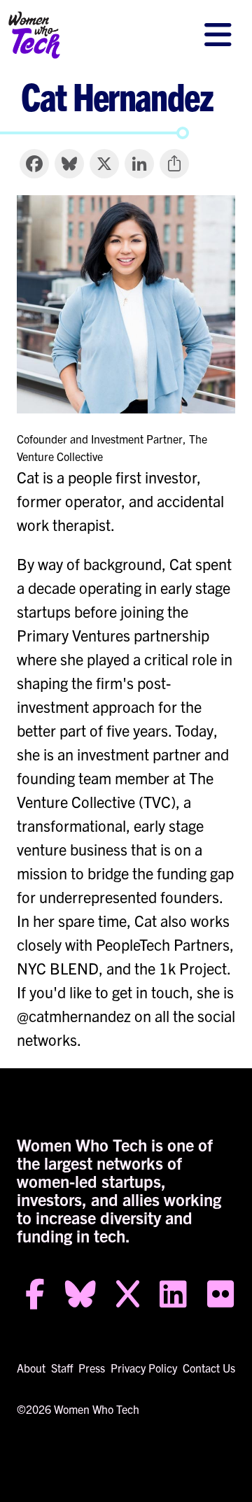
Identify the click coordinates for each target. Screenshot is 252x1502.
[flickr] (220, 1298)
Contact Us (209, 1368)
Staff (62, 1368)
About (31, 1368)
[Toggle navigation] (218, 35)
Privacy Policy (144, 1368)
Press (91, 1368)
